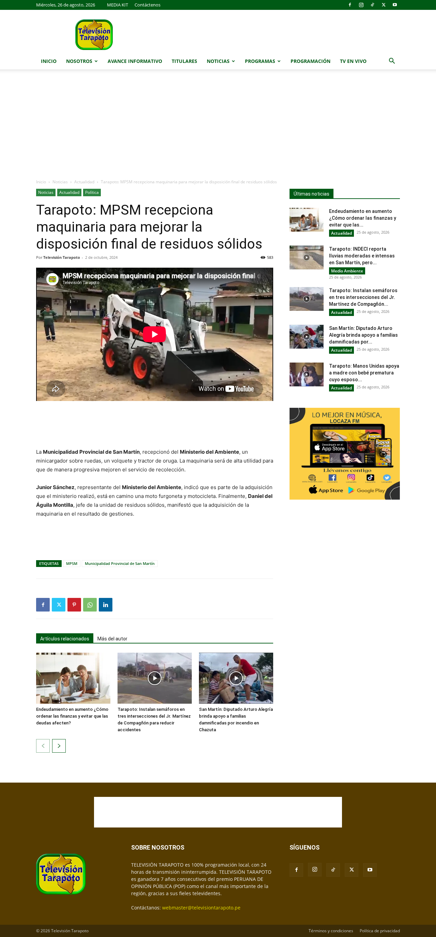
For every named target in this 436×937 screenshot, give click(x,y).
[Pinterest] (74, 605)
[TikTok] (372, 5)
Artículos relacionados (64, 638)
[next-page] (59, 746)
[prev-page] (43, 746)
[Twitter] (383, 5)
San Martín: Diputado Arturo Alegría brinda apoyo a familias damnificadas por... (363, 335)
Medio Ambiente (347, 271)
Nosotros (79, 61)
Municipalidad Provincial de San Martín (120, 563)
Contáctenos (147, 5)
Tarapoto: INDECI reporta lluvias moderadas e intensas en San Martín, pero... (362, 255)
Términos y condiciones (331, 931)
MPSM (71, 563)
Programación (310, 61)
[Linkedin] (105, 605)
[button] (392, 61)
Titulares (184, 61)
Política (92, 192)
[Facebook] (350, 5)
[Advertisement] (218, 127)
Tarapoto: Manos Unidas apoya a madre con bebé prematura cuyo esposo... (364, 372)
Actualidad (84, 182)
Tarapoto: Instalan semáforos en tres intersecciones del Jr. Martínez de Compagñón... (363, 297)
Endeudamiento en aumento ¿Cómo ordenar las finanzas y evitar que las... (362, 218)
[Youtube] (395, 5)
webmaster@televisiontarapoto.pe (201, 907)
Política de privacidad (380, 931)
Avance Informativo (135, 61)
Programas (260, 61)
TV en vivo (353, 61)
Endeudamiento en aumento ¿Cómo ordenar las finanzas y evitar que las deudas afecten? (72, 716)
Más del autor (112, 638)
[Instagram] (361, 5)
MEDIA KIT (117, 5)
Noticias (218, 61)
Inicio (49, 61)
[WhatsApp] (90, 605)
